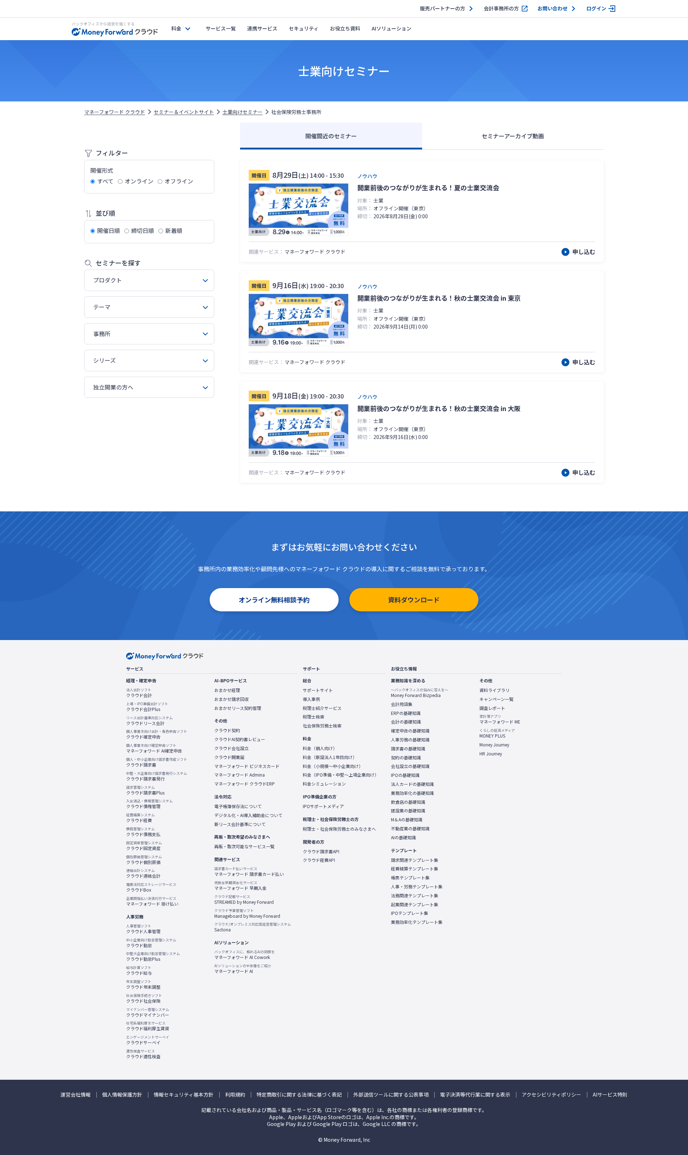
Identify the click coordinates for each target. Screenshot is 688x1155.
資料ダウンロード (414, 599)
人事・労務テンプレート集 (417, 886)
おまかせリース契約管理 (237, 708)
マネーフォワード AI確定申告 (154, 748)
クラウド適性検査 (143, 1054)
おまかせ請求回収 (231, 699)
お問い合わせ (553, 8)
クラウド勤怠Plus (153, 956)
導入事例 (311, 699)
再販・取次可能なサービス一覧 (244, 846)
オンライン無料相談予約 (274, 599)
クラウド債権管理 (149, 803)
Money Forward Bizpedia (419, 692)
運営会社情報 (76, 1094)
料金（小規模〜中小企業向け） (333, 766)
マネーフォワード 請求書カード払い (249, 871)
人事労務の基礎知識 (410, 740)
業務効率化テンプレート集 (417, 922)
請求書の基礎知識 (408, 748)
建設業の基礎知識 (408, 810)
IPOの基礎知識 (405, 775)
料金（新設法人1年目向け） (330, 757)
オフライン (178, 181)
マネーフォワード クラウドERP (244, 784)
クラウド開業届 (229, 757)
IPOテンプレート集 (409, 913)
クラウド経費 (140, 817)
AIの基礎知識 (403, 837)
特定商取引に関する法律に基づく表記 (299, 1094)
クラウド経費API (319, 860)
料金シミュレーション (324, 784)
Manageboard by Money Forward (247, 913)
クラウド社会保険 (144, 998)
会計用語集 (401, 704)
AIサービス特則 (610, 1094)
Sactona (252, 927)
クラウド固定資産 (144, 845)
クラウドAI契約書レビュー (239, 739)
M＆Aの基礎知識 (406, 819)
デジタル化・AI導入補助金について (248, 815)
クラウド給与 (139, 970)
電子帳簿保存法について (238, 806)
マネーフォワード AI (242, 968)
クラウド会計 (139, 692)
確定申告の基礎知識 (410, 731)
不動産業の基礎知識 (410, 828)
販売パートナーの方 (442, 8)
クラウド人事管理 (143, 928)
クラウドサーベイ (147, 1040)
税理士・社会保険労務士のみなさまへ (339, 829)
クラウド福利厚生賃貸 (147, 1026)
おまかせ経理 (227, 690)
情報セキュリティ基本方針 (184, 1094)
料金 (176, 28)
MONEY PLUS (497, 733)
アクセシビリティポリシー (551, 1094)
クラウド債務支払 (143, 831)
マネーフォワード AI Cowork (244, 954)
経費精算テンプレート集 (414, 869)
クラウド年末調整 (143, 984)
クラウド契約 (227, 730)
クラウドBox (151, 887)
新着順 (173, 230)
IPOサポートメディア (323, 806)
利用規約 (235, 1094)
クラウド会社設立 (231, 748)
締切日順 (142, 230)
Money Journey (494, 745)
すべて (105, 181)
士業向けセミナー (243, 111)
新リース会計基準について (240, 824)
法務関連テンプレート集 (414, 895)
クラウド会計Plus (147, 706)
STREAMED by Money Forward (244, 899)
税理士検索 (313, 717)
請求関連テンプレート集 (414, 860)
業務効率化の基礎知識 (412, 793)
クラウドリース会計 (149, 720)
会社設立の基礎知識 (410, 766)
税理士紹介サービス (322, 708)
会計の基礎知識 (406, 722)
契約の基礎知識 (406, 757)
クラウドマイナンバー (147, 1012)
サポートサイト (318, 690)
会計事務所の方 (501, 8)
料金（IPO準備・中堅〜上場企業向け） (341, 775)
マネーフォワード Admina (239, 775)
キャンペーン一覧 (496, 699)
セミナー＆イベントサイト (184, 111)
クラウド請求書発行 (156, 776)
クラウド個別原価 (144, 859)
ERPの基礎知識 (406, 713)
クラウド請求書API (321, 851)
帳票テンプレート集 (410, 877)
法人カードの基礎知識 (412, 784)
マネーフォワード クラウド (114, 111)
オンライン (139, 181)
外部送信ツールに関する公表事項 (391, 1094)
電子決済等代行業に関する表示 (475, 1094)
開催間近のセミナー (331, 136)
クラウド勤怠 (151, 942)
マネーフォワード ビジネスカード (247, 766)
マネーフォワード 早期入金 (240, 885)
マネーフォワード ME (499, 719)
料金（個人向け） (320, 748)
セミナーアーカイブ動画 (513, 136)
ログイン (596, 8)
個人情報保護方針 (122, 1094)
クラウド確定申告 (156, 734)
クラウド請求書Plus (145, 790)
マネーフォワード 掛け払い (152, 901)
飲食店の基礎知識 (408, 802)
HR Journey (490, 754)
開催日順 (108, 230)
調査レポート (492, 708)
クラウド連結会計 (143, 873)
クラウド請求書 (156, 762)
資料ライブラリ (494, 690)
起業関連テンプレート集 (414, 904)
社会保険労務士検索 (322, 726)
